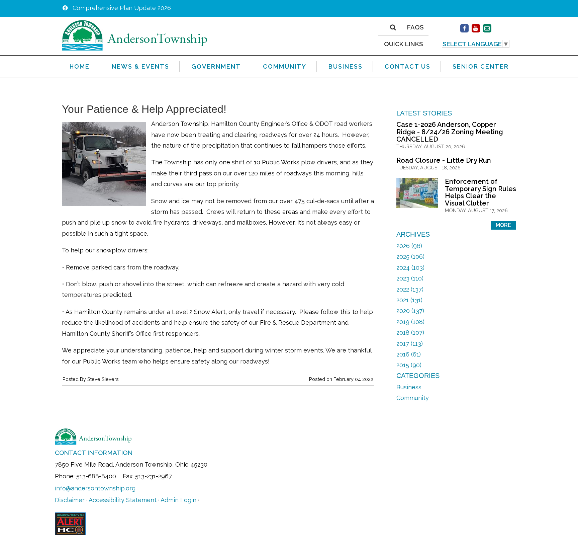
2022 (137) (409, 289)
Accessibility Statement (123, 499)
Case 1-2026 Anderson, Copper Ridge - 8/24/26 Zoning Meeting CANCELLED (449, 132)
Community (412, 397)
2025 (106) (410, 256)
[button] (476, 44)
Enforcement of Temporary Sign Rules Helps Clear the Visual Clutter (480, 192)
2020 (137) (410, 310)
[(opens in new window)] (464, 28)
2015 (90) (408, 365)
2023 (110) (409, 278)
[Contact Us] (487, 28)
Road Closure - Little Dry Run (443, 160)
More (503, 225)
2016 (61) (408, 354)
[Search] (393, 27)
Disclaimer (70, 499)
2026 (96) (409, 245)
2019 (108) (410, 321)
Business (408, 387)
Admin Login (178, 499)
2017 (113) (409, 343)
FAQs (415, 27)
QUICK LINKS (403, 43)
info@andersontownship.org (95, 488)
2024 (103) (410, 267)
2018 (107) (410, 332)
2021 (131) (409, 300)
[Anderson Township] (135, 34)
